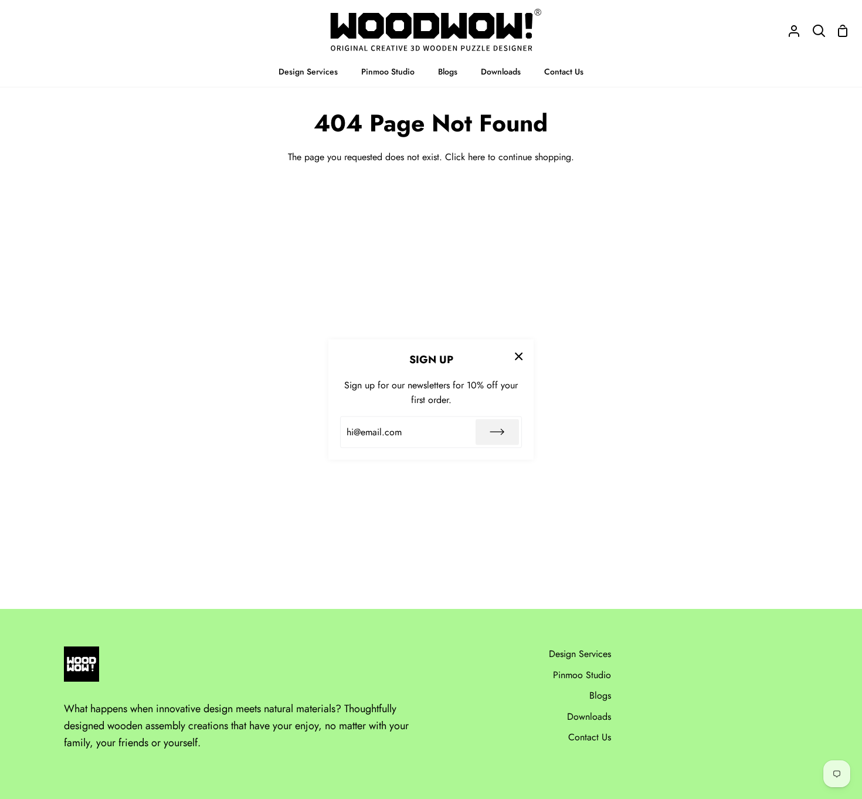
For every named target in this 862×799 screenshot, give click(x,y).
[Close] (519, 356)
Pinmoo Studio (582, 675)
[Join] (497, 432)
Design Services (580, 654)
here (476, 157)
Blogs (600, 695)
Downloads (589, 716)
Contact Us (589, 737)
